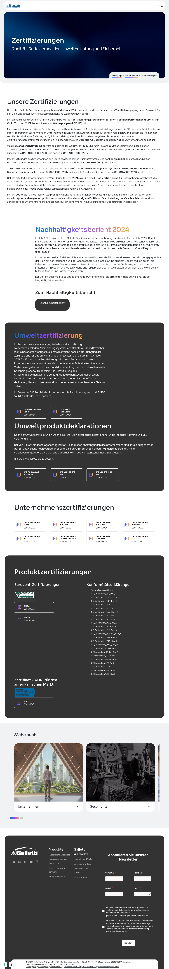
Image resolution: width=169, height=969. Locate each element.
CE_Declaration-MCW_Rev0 (104, 659)
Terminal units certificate (102, 590)
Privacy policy (31, 966)
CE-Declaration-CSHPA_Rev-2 (104, 652)
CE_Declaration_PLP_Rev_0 (104, 630)
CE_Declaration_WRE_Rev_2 (104, 644)
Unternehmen (131, 75)
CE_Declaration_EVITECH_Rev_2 (106, 597)
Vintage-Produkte (57, 876)
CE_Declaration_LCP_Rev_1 (104, 601)
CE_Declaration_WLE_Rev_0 (104, 641)
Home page (117, 75)
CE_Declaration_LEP (100, 604)
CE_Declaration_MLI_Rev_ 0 (104, 615)
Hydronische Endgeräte (59, 855)
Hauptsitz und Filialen (83, 859)
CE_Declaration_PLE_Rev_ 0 (104, 622)
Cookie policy (43, 966)
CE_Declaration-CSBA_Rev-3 (104, 648)
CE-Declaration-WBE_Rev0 (103, 674)
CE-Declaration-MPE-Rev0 (102, 663)
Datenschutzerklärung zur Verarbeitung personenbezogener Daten (91, 966)
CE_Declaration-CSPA (101, 666)
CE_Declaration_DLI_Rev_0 (103, 593)
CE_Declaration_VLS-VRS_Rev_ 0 (106, 633)
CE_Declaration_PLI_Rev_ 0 (103, 626)
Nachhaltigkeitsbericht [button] (52, 302)
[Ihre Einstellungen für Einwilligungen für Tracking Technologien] (4, 964)
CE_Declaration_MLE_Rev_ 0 (104, 612)
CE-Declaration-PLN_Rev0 (103, 670)
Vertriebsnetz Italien (83, 864)
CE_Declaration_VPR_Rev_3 (104, 637)
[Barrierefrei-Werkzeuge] (11, 964)
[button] (14, 818)
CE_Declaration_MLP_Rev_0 (104, 619)
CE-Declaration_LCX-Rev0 (103, 655)
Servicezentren (81, 877)
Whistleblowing (56, 966)
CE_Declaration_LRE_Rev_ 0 (104, 608)
